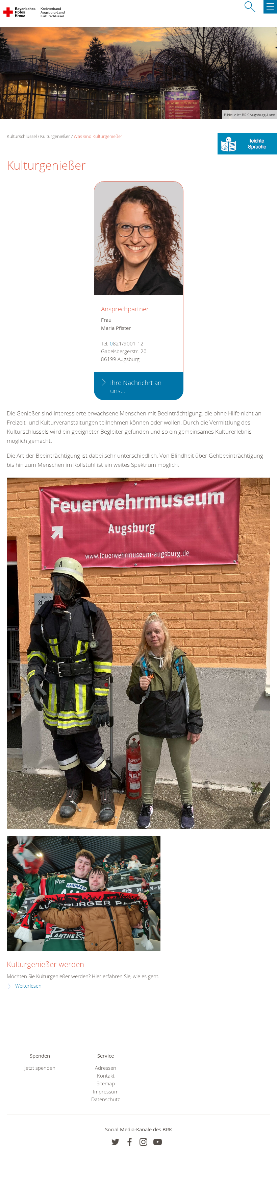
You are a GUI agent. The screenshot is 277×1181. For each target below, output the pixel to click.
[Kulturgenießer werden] (83, 893)
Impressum (106, 1091)
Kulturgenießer (55, 136)
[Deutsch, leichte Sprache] (247, 143)
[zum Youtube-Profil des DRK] (157, 1142)
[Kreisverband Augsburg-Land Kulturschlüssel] (20, 13)
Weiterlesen (28, 986)
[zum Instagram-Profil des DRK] (143, 1142)
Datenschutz (105, 1099)
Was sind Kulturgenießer (98, 136)
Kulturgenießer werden (45, 964)
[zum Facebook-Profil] (115, 1142)
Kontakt (106, 1075)
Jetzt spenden (39, 1068)
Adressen (105, 1068)
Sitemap (106, 1083)
